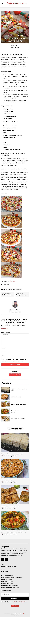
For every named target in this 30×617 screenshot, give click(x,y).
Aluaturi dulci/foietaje (6, 587)
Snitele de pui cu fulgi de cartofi (7, 295)
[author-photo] (2, 456)
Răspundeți (4, 328)
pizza (14, 289)
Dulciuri (3, 579)
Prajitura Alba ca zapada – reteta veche (12, 454)
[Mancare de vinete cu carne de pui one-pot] (5, 411)
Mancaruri (10, 35)
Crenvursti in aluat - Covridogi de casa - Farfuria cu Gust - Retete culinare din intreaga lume (16, 321)
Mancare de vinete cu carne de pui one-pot (13, 532)
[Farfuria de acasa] (15, 3)
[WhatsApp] (19, 374)
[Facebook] (10, 374)
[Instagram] (6, 559)
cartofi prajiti (9, 289)
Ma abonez (14, 598)
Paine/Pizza (19, 35)
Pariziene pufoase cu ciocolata (18, 418)
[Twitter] (13, 374)
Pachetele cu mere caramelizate (18, 404)
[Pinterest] (16, 374)
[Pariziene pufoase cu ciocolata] (5, 419)
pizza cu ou (19, 289)
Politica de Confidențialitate (20, 601)
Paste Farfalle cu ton (15, 397)
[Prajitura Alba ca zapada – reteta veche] (5, 390)
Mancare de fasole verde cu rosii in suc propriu (22, 295)
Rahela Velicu (16, 45)
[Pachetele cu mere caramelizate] (5, 404)
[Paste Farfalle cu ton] (5, 397)
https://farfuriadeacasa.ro (15, 312)
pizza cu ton (13, 281)
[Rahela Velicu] (15, 304)
